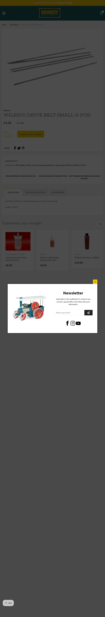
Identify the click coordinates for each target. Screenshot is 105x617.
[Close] (95, 282)
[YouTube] (78, 323)
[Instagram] (72, 323)
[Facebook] (67, 323)
